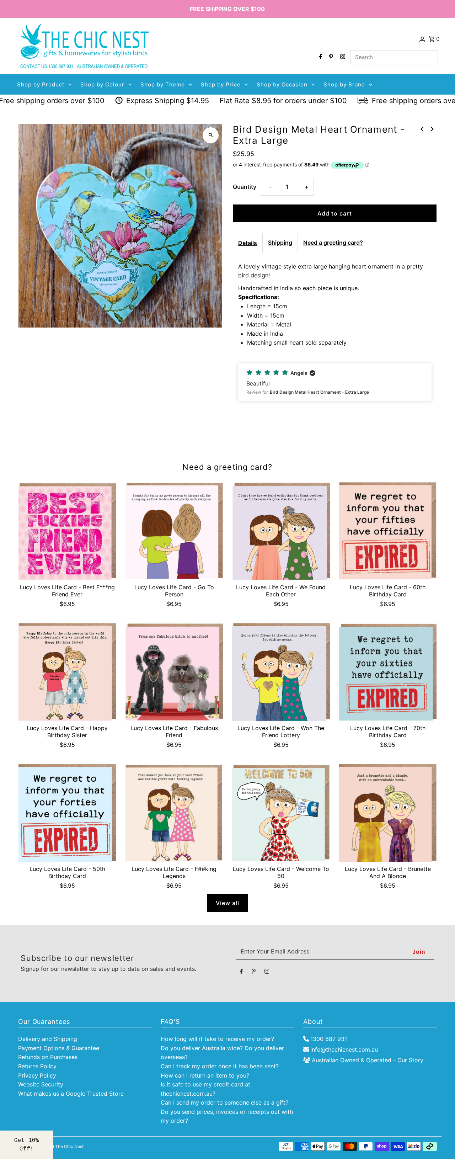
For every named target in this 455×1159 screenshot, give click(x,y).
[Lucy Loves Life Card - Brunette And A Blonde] (388, 813)
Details (247, 242)
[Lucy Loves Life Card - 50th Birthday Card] (67, 813)
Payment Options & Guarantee (58, 1048)
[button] (335, 382)
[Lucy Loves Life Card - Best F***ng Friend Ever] (67, 531)
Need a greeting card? (333, 242)
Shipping (280, 242)
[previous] (422, 129)
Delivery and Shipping (47, 1038)
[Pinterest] (330, 57)
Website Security (40, 1084)
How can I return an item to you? (205, 1075)
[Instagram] (341, 57)
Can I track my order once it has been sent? (220, 1066)
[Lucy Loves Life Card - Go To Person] (174, 531)
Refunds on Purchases (47, 1056)
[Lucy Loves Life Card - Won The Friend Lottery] (281, 672)
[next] (432, 129)
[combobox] (394, 57)
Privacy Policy (37, 1075)
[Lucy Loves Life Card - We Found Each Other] (281, 531)
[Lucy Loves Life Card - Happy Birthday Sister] (67, 672)
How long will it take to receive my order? (217, 1038)
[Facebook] (319, 57)
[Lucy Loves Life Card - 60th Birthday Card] (388, 531)
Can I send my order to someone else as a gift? (224, 1102)
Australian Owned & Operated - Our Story (367, 1060)
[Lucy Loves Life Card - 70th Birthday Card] (388, 672)
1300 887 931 (328, 1038)
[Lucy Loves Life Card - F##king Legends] (174, 813)
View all (227, 903)
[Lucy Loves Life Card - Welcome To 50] (281, 813)
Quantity (244, 186)
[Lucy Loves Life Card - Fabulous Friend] (174, 672)
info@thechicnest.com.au (344, 1049)
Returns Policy (37, 1066)
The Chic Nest (69, 1146)
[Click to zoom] (211, 135)
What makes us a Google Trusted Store (71, 1093)
